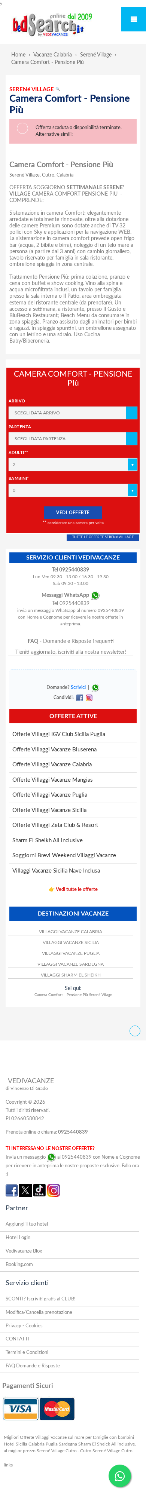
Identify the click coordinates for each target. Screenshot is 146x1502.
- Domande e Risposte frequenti (71, 641)
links (8, 1465)
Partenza (20, 427)
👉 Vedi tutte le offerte (73, 889)
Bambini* (19, 478)
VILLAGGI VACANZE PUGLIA (71, 953)
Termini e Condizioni (27, 1352)
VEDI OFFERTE (73, 513)
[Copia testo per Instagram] (88, 697)
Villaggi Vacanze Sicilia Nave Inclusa (56, 871)
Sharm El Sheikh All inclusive (47, 840)
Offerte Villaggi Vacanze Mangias (52, 780)
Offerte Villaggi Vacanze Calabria (52, 764)
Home (18, 55)
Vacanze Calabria (52, 55)
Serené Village (96, 55)
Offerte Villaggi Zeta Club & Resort (55, 825)
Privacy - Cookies (24, 1326)
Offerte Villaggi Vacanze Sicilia (49, 810)
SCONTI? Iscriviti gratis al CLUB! (41, 1299)
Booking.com (19, 1264)
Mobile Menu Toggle (133, 19)
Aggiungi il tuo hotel (27, 1224)
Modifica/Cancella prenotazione (39, 1312)
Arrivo (17, 401)
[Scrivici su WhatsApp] (95, 688)
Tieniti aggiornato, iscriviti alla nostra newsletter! (70, 652)
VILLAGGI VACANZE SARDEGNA (70, 964)
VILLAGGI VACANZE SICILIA (71, 942)
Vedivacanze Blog (24, 1251)
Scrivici (78, 688)
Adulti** (18, 453)
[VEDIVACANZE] (60, 25)
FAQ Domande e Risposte (33, 1366)
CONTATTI (18, 1339)
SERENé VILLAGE (34, 89)
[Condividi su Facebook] (79, 697)
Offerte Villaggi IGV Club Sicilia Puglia (58, 734)
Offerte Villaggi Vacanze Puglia (49, 795)
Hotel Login (18, 1237)
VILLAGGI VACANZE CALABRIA (70, 931)
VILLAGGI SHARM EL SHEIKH (71, 975)
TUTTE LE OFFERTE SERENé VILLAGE (103, 537)
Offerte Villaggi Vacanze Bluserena (54, 749)
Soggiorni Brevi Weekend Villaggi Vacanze (64, 855)
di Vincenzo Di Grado (27, 1088)
